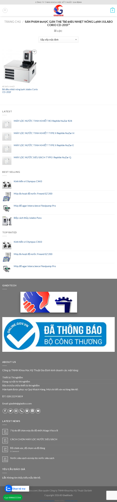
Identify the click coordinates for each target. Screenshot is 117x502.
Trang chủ (12, 21)
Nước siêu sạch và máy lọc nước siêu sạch (32, 458)
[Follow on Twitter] (10, 410)
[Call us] (21, 410)
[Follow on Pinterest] (27, 410)
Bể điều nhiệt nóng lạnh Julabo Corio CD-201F (20, 91)
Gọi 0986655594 (13, 497)
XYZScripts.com (71, 501)
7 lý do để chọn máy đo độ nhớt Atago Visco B (34, 430)
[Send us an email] (16, 410)
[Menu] (5, 10)
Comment (14, 451)
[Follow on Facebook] (5, 410)
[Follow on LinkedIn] (32, 410)
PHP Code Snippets (47, 501)
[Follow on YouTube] (38, 410)
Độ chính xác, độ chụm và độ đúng (27, 448)
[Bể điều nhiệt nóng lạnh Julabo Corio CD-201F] (20, 66)
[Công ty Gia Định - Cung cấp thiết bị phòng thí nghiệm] (58, 10)
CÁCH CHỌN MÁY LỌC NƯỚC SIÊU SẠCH (33, 439)
